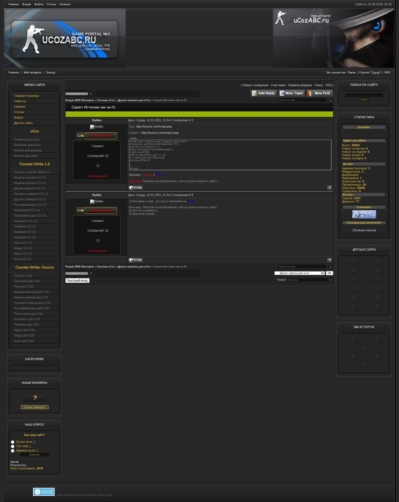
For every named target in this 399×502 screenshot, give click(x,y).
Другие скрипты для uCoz (134, 100)
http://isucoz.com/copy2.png (159, 132)
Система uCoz (106, 100)
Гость (352, 72)
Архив (14, 461)
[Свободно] (352, 274)
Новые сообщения (255, 85)
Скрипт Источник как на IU (170, 100)
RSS (387, 72)
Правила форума (300, 85)
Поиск (319, 85)
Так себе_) (23, 446)
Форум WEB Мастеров (79, 100)
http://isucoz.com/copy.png (154, 126)
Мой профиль (33, 72)
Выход (51, 72)
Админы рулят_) (27, 450)
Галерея (65, 4)
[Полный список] (364, 230)
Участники (278, 85)
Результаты (18, 465)
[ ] (98, 165)
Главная (13, 4)
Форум (26, 4)
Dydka (96, 120)
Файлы (38, 4)
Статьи (51, 4)
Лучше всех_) (25, 441)
